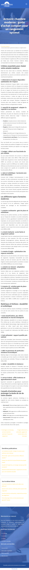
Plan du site (14, 569)
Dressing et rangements (6, 46)
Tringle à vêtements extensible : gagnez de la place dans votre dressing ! (21, 433)
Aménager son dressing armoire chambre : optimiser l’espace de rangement (7, 433)
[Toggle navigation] (26, 4)
